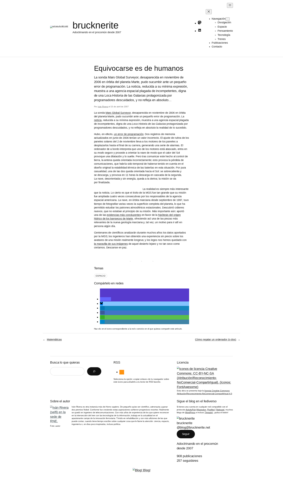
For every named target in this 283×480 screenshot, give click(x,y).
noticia (98, 120)
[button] (105, 299)
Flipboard (220, 410)
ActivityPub (191, 410)
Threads (208, 412)
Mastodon (201, 410)
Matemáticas (54, 339)
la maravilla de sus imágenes (111, 243)
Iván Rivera (103, 106)
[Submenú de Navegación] (228, 18)
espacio (101, 276)
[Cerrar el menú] (209, 11)
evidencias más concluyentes (124, 214)
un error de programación (129, 134)
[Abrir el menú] (230, 5)
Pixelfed (210, 410)
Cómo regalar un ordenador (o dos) (215, 339)
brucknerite (96, 25)
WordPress (190, 412)
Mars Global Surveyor (118, 112)
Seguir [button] (186, 434)
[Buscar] (94, 371)
